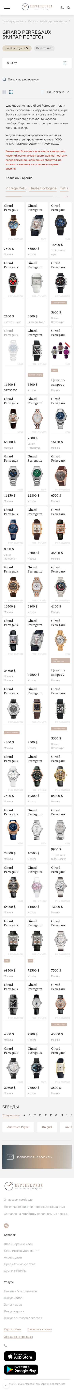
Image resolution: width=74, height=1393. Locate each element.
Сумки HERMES (15, 1271)
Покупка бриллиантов (20, 1291)
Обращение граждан (18, 1337)
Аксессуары (13, 1257)
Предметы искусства (20, 1264)
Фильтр (12, 63)
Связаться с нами (39, 1329)
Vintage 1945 (16, 188)
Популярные (11, 1115)
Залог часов (13, 1304)
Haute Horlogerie (43, 188)
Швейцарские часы (18, 1244)
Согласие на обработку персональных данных (36, 1214)
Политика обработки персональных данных (34, 1207)
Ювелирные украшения (21, 1251)
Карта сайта (12, 1329)
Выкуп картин (14, 1311)
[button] (7, 7)
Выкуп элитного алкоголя (23, 1318)
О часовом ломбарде (18, 1199)
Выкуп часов (13, 1298)
